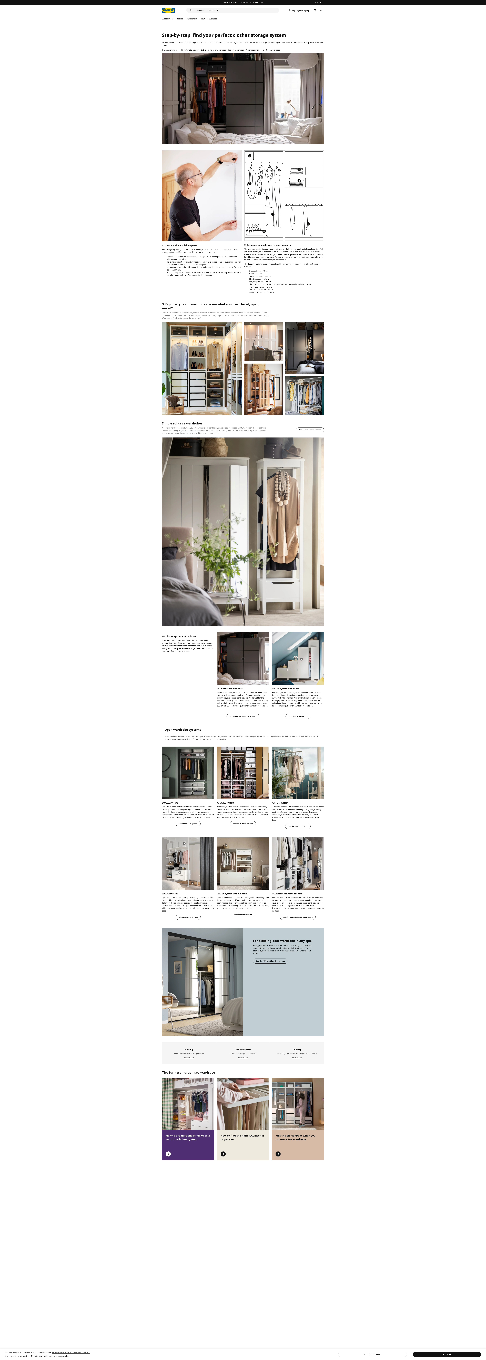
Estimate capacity (191, 50)
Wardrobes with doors (255, 50)
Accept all (447, 1354)
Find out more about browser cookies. (71, 1352)
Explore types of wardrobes (214, 50)
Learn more (189, 1057)
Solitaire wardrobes (236, 50)
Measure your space (172, 50)
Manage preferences (372, 1354)
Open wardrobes (273, 50)
